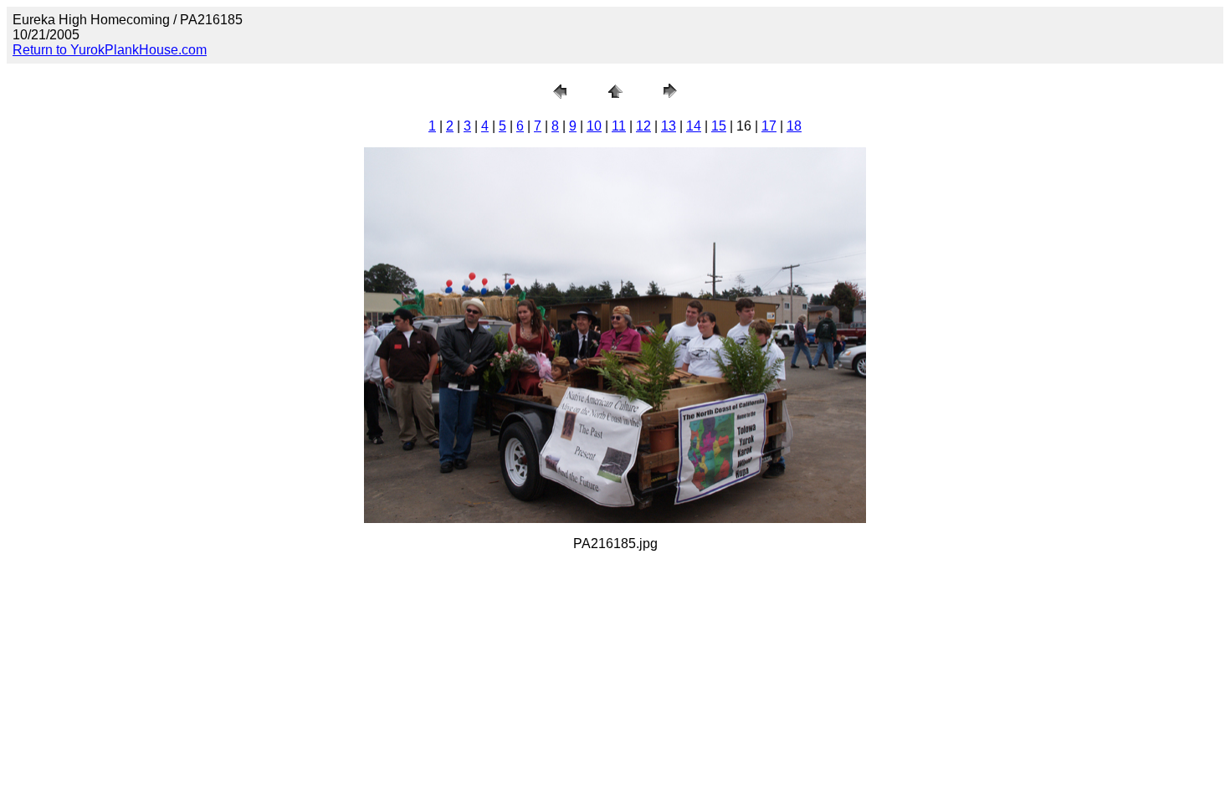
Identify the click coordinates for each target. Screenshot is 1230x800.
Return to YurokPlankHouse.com (110, 50)
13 (668, 126)
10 (594, 126)
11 (619, 126)
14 (693, 126)
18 (794, 126)
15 (718, 126)
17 (768, 126)
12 (643, 126)
